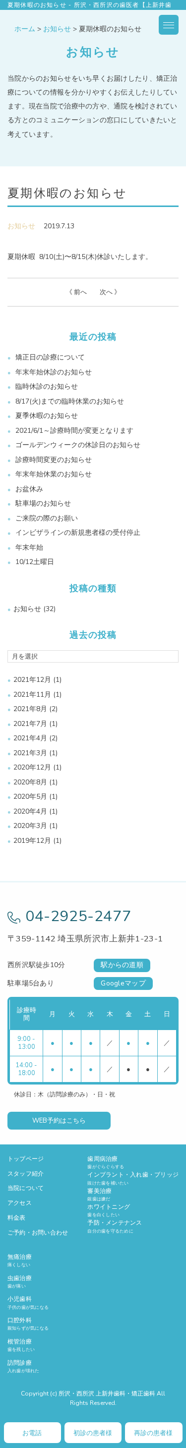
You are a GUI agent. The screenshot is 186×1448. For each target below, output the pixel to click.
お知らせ (21, 226)
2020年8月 (30, 782)
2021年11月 (32, 694)
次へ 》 (110, 292)
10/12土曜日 (34, 562)
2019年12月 (32, 840)
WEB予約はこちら (59, 1120)
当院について (25, 1188)
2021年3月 (30, 753)
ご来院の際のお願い (46, 518)
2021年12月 (32, 679)
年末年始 (29, 547)
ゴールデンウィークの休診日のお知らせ (77, 445)
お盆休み (29, 489)
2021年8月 (30, 709)
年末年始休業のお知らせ (53, 474)
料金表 (16, 1218)
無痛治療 (19, 1260)
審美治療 (99, 1194)
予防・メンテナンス (114, 1226)
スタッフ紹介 (25, 1174)
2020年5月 (30, 796)
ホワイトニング (108, 1210)
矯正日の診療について (50, 357)
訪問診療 (23, 1366)
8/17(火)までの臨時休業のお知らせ (69, 401)
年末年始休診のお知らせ (53, 372)
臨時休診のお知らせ (46, 386)
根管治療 (21, 1345)
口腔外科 (28, 1323)
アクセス (19, 1203)
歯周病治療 (105, 1162)
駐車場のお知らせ (43, 503)
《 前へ (76, 292)
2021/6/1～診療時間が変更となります (74, 430)
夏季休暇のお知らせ (46, 415)
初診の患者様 (92, 1433)
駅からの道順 (122, 965)
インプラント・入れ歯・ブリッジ (133, 1178)
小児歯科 (28, 1302)
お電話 (32, 1433)
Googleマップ (123, 983)
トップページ (25, 1159)
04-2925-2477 (78, 916)
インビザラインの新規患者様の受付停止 (77, 532)
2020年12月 (32, 767)
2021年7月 (30, 723)
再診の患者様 (153, 1433)
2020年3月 (30, 825)
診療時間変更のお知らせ (53, 460)
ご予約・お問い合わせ (37, 1233)
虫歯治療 (19, 1281)
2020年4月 (30, 811)
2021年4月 (30, 738)
